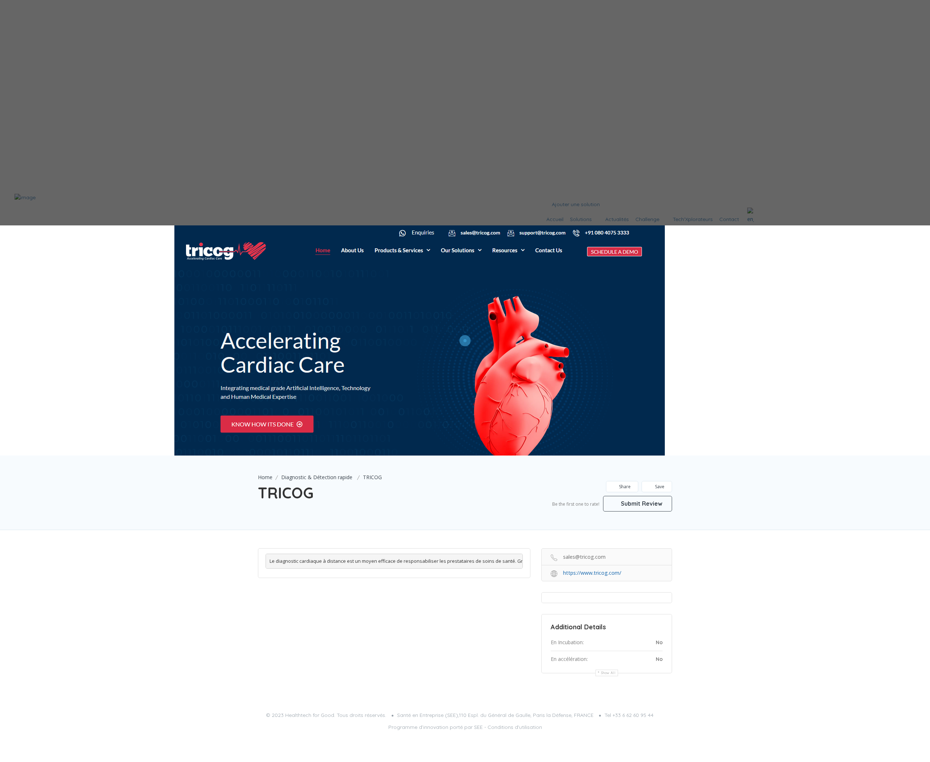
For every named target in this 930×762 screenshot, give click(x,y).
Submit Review (640, 503)
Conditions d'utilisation (515, 727)
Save (659, 487)
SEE (478, 727)
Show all (608, 673)
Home (265, 477)
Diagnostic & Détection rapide (316, 477)
